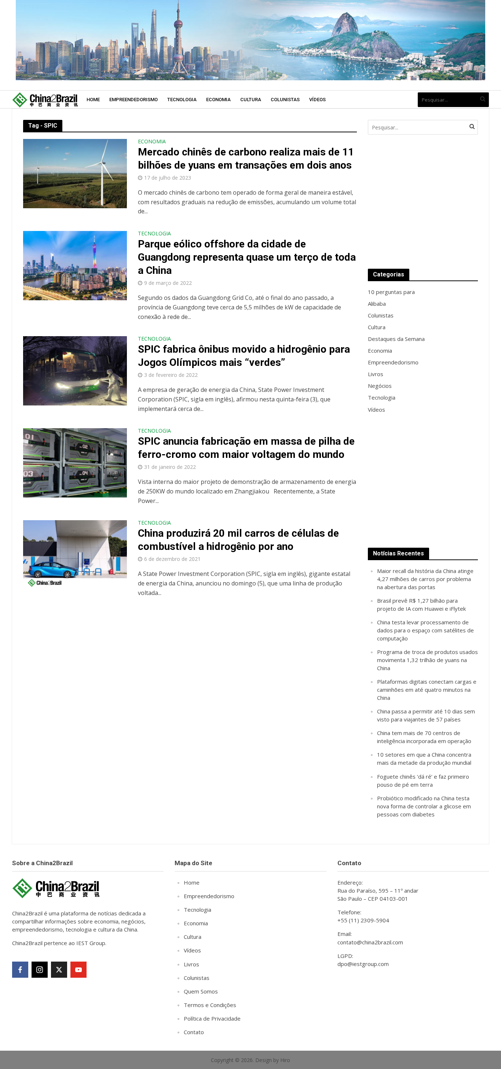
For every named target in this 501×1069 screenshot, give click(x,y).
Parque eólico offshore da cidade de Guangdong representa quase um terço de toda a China (247, 257)
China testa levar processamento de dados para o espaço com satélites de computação (425, 630)
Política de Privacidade (212, 1018)
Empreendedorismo (133, 99)
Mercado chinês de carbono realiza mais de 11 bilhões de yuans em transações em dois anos (246, 158)
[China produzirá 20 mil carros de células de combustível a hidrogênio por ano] (75, 554)
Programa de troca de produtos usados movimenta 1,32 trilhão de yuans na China (427, 660)
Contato (194, 1032)
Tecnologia (182, 99)
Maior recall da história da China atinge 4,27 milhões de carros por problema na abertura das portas (425, 579)
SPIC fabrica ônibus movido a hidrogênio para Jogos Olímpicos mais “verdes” (244, 355)
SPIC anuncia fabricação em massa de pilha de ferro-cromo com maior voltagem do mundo (246, 447)
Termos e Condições (210, 1005)
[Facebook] (20, 970)
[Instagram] (40, 970)
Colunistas (285, 99)
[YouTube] (78, 970)
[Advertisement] (423, 201)
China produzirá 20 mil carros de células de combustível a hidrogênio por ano (238, 539)
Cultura (250, 99)
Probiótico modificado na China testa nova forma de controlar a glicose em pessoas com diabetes (424, 806)
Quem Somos (201, 991)
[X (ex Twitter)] (59, 970)
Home (93, 99)
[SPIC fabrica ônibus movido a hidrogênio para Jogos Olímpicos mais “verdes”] (75, 370)
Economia (218, 99)
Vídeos (317, 99)
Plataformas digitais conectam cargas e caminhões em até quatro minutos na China (426, 689)
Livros (191, 964)
